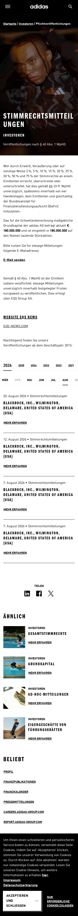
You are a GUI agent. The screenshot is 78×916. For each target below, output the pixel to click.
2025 (21, 365)
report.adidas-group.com (23, 822)
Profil (8, 771)
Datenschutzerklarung (20, 885)
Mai (29, 380)
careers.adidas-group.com (24, 812)
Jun (41, 380)
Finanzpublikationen (20, 781)
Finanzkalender (16, 792)
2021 (71, 365)
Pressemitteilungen (19, 802)
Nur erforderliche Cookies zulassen (60, 901)
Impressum (12, 880)
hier (45, 875)
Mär (5, 380)
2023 (46, 365)
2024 (34, 365)
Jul (53, 380)
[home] (39, 6)
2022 (59, 365)
